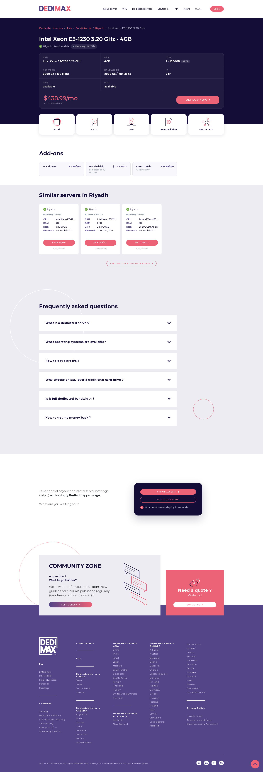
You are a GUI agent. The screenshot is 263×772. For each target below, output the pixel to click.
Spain (190, 680)
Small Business (47, 680)
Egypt (79, 680)
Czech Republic (159, 674)
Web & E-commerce (50, 715)
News (187, 8)
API (176, 8)
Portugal (192, 656)
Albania (154, 650)
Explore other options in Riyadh (130, 263)
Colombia (81, 730)
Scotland (192, 664)
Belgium (155, 658)
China (116, 650)
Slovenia (192, 676)
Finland (154, 682)
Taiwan (117, 682)
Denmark (155, 678)
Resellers (44, 688)
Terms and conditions (199, 720)
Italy (152, 710)
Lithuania (155, 717)
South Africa (83, 688)
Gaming (43, 711)
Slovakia (191, 672)
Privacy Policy (195, 716)
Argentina (81, 714)
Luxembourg (157, 722)
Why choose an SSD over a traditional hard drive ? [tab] (84, 379)
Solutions (163, 8)
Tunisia (80, 692)
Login (217, 9)
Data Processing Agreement (202, 724)
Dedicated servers (142, 8)
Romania (192, 660)
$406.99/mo (59, 242)
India (116, 654)
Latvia (153, 714)
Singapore (119, 674)
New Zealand (120, 724)
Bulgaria (155, 666)
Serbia (190, 668)
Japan (116, 662)
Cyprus (154, 670)
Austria (154, 654)
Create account (166, 492)
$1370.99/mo (142, 242)
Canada (80, 722)
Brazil (79, 718)
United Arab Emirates (125, 694)
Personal (44, 684)
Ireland (154, 706)
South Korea (120, 678)
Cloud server (110, 8)
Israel (116, 658)
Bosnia (154, 662)
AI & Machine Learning (52, 719)
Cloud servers (85, 643)
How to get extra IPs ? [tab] (62, 361)
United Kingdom (196, 692)
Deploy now (196, 99)
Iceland (154, 702)
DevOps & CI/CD (48, 727)
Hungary (155, 698)
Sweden (191, 684)
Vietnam (118, 698)
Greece (154, 694)
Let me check (69, 605)
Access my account (168, 500)
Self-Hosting (46, 723)
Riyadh (99, 28)
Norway (191, 648)
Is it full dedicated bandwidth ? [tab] (69, 398)
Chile (79, 726)
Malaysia (118, 666)
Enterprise (45, 672)
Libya (79, 684)
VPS (124, 8)
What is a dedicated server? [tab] (67, 323)
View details (59, 248)
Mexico (80, 738)
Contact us (193, 605)
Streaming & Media (50, 731)
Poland (191, 652)
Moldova (154, 726)
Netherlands (194, 644)
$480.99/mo (101, 242)
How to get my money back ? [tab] (68, 417)
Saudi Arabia (83, 28)
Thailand (118, 686)
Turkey (117, 690)
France (154, 686)
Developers (45, 676)
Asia (69, 28)
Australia (118, 720)
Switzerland (193, 688)
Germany (155, 690)
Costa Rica (82, 734)
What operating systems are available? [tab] (75, 342)
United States (83, 742)
